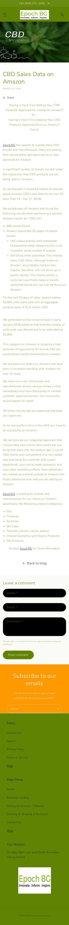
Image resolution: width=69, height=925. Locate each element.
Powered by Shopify (42, 916)
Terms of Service (17, 757)
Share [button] (10, 97)
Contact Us (14, 733)
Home (11, 789)
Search (11, 741)
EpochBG (9, 145)
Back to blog (37, 563)
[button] (5, 15)
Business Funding (18, 797)
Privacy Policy (15, 749)
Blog (10, 766)
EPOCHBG (29, 916)
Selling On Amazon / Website (25, 806)
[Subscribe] (58, 708)
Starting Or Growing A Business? (27, 814)
